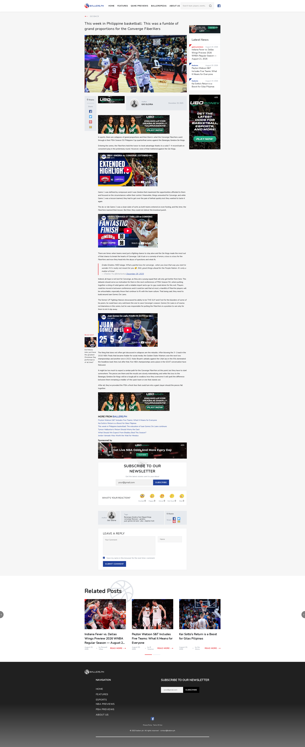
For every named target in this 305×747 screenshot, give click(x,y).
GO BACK (94, 16)
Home (111, 6)
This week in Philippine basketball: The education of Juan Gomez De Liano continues (132, 426)
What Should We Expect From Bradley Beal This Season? (122, 432)
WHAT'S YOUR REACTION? (116, 498)
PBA (184, 89)
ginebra (142, 519)
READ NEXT (89, 335)
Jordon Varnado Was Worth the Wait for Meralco (118, 435)
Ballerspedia (159, 6)
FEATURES (102, 694)
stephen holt (149, 521)
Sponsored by (105, 440)
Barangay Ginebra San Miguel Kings (137, 517)
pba (141, 521)
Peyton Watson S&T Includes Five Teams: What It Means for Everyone (127, 420)
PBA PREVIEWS (105, 709)
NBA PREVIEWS (105, 704)
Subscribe (191, 690)
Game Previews (139, 6)
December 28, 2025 (135, 274)
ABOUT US (175, 6)
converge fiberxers (131, 519)
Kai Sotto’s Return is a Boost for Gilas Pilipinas (117, 423)
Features (122, 6)
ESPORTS (101, 699)
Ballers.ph (120, 416)
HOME (99, 689)
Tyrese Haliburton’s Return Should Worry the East (119, 429)
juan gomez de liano (131, 521)
